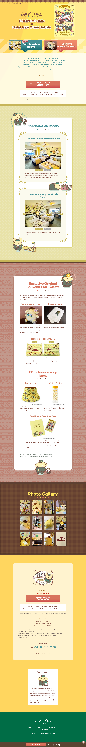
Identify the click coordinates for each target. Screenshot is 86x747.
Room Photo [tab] (39, 170)
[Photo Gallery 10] (37, 539)
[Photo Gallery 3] (49, 507)
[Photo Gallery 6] (37, 523)
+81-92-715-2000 (45, 647)
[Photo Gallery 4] (61, 507)
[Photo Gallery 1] (25, 507)
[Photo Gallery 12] (61, 539)
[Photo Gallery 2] (37, 507)
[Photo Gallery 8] (61, 523)
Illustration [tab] (47, 170)
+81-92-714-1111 (44, 730)
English (13, 3)
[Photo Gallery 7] (49, 523)
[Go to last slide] (24, 155)
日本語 (8, 3)
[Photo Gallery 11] (49, 539)
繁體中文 (21, 3)
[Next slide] (61, 155)
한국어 (17, 3)
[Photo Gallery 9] (25, 539)
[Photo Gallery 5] (25, 523)
